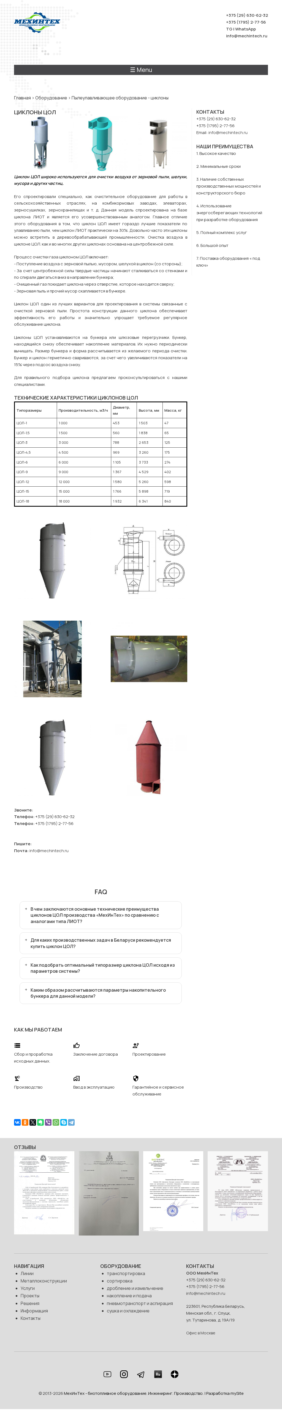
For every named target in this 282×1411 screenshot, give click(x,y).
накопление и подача (129, 1296)
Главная (22, 98)
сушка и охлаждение (128, 1311)
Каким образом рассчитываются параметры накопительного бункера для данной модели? (98, 993)
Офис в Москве (200, 1333)
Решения (30, 1303)
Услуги (28, 1288)
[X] (32, 1122)
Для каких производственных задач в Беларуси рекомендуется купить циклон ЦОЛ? (101, 943)
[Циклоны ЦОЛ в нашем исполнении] (52, 597)
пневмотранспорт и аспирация (140, 1303)
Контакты (30, 1318)
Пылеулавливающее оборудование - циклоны (120, 98)
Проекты (30, 1296)
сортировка (119, 1281)
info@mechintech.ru (246, 36)
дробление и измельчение (135, 1288)
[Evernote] (40, 1122)
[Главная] (37, 23)
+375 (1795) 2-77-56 (246, 22)
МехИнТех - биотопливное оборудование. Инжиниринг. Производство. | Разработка (147, 1393)
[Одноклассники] (25, 1122)
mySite (237, 1393)
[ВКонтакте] (17, 1122)
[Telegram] (71, 1122)
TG (229, 29)
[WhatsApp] (56, 1122)
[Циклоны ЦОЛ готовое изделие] (52, 696)
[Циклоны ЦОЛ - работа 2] (149, 696)
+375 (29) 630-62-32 (247, 15)
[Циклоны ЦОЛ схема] (149, 597)
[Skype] (63, 1122)
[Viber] (48, 1122)
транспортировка (126, 1273)
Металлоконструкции (44, 1281)
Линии (27, 1273)
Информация (34, 1311)
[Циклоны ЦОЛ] (52, 794)
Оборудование (51, 98)
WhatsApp (245, 29)
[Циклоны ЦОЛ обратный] (149, 794)
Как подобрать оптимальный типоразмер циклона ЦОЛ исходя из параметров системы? (103, 968)
